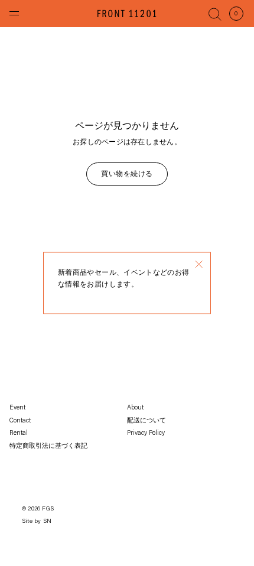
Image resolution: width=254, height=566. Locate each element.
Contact (20, 421)
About (135, 408)
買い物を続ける (126, 174)
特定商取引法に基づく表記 (48, 446)
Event (17, 408)
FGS (48, 509)
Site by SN (36, 522)
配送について (146, 421)
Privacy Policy (146, 433)
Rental (18, 433)
